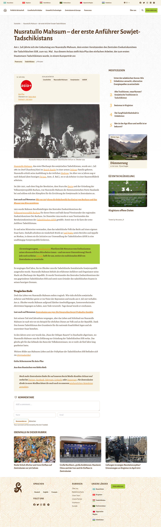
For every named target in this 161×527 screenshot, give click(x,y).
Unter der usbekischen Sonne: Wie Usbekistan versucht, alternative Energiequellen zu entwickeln (129, 81)
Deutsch (37, 492)
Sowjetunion (74, 80)
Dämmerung (119, 163)
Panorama (88, 10)
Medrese (65, 173)
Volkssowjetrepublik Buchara (27, 212)
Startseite (17, 23)
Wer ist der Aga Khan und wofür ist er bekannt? (130, 125)
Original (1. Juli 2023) (25, 99)
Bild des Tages (115, 137)
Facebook (40, 379)
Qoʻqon (43, 176)
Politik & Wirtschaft (17, 10)
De (127, 3)
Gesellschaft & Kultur (34, 10)
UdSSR (84, 80)
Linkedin (58, 379)
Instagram (72, 379)
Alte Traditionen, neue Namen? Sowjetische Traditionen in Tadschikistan (128, 95)
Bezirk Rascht (49, 169)
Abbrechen (32, 421)
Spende (39, 255)
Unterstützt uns (151, 10)
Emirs (70, 186)
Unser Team (76, 495)
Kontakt (74, 506)
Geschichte (47, 80)
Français (54, 492)
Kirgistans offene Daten (121, 210)
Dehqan (73, 169)
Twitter (31, 379)
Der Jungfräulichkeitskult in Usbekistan (126, 114)
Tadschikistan (29, 62)
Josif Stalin (68, 232)
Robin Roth (32, 97)
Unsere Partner (77, 499)
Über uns (133, 10)
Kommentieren (21, 421)
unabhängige (44, 248)
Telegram (49, 379)
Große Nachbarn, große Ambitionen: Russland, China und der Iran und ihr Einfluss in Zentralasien (80, 468)
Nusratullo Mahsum (61, 80)
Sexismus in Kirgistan (123, 105)
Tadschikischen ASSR (46, 219)
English (45, 492)
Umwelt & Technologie (53, 10)
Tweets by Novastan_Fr (116, 220)
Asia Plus (21, 94)
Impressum (76, 502)
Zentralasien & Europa (73, 10)
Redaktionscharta (78, 492)
